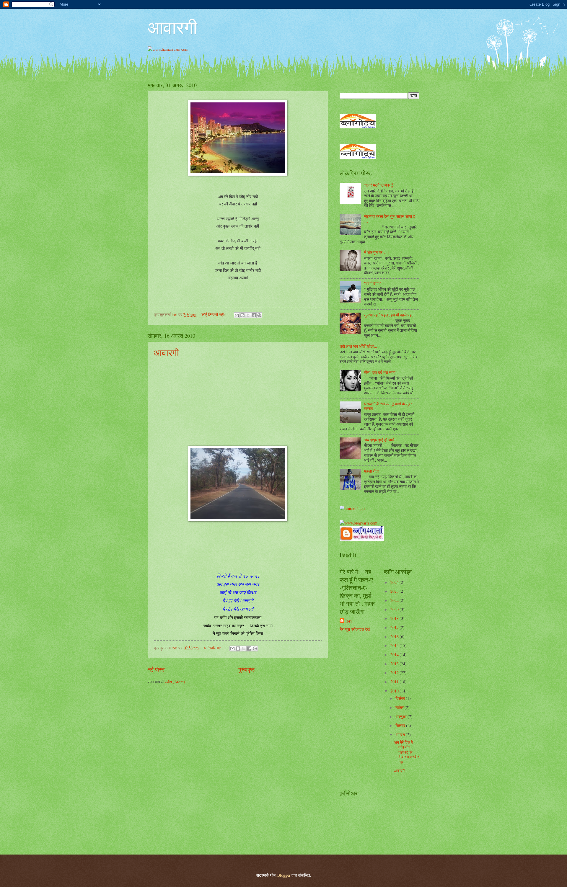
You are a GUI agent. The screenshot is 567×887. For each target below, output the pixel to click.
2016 (395, 636)
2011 (395, 682)
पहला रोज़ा (371, 471)
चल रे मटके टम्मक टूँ (378, 185)
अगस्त (400, 734)
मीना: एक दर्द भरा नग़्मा (379, 372)
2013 (395, 664)
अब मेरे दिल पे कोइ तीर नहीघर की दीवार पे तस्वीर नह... (406, 752)
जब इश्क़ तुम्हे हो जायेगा (380, 439)
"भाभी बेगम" (372, 283)
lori (349, 621)
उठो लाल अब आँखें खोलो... (358, 346)
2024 (395, 582)
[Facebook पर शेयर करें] (254, 315)
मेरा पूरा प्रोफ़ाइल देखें (355, 629)
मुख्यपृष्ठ (246, 669)
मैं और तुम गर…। (376, 252)
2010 (395, 691)
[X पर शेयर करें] (248, 315)
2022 (395, 600)
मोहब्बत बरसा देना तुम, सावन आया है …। (389, 218)
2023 (395, 591)
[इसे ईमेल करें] (237, 315)
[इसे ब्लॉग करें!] (242, 315)
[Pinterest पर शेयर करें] (259, 315)
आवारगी (172, 27)
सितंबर (400, 725)
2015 (395, 645)
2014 (395, 654)
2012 (395, 672)
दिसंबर (400, 698)
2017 (395, 627)
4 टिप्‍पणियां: (213, 648)
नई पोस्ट (156, 669)
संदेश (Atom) (174, 682)
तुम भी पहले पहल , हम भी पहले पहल (389, 315)
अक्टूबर (401, 716)
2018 (395, 618)
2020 (395, 609)
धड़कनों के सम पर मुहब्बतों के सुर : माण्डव (388, 406)
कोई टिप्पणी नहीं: (213, 314)
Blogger (284, 875)
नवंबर (400, 707)
